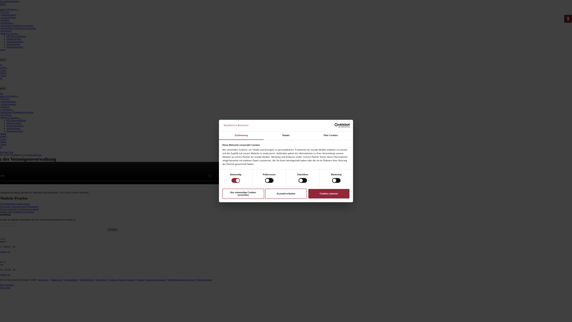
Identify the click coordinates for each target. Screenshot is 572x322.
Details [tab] (286, 135)
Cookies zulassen (329, 193)
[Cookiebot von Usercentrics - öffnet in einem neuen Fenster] (337, 125)
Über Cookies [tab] (331, 135)
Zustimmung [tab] (241, 135)
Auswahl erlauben (286, 193)
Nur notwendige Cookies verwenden (243, 193)
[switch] (269, 180)
